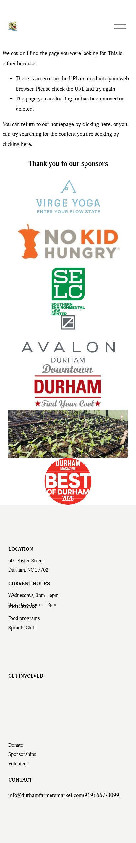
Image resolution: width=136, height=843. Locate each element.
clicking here (96, 124)
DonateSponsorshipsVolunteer (22, 754)
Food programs (24, 618)
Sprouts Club (21, 628)
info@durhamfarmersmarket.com (45, 795)
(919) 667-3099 (101, 795)
